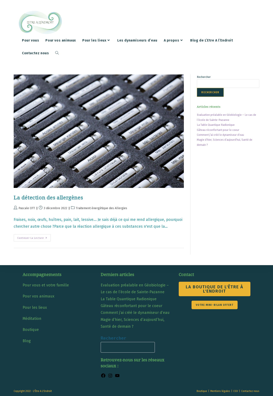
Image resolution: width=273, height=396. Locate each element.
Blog (27, 341)
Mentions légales (220, 391)
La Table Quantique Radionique (216, 124)
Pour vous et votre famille (46, 285)
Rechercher (204, 77)
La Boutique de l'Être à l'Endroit (214, 289)
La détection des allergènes (48, 198)
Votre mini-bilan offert (215, 304)
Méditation (32, 318)
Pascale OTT (27, 208)
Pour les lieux (35, 307)
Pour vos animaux (38, 296)
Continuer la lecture (34, 239)
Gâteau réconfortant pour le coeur (218, 130)
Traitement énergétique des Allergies (101, 208)
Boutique (31, 329)
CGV (235, 391)
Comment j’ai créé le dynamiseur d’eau (220, 134)
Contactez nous (250, 391)
